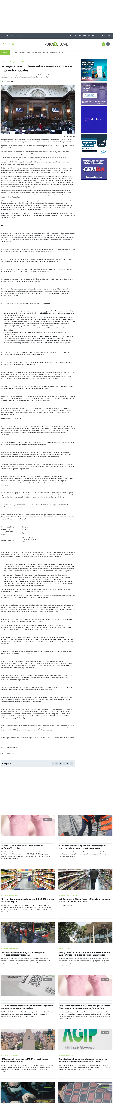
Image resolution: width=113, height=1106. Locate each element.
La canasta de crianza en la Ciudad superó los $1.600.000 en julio (22, 847)
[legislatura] (94, 83)
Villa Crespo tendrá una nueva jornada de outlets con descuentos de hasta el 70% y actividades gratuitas (43, 52)
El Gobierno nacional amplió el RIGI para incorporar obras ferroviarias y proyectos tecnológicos (82, 847)
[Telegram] (68, 763)
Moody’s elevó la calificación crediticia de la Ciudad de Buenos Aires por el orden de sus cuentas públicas (84, 953)
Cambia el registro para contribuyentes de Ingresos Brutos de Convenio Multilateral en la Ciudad (83, 1060)
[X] (57, 763)
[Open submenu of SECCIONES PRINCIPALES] (97, 36)
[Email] (71, 763)
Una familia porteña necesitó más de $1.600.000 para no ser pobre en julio (27, 900)
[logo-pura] (56, 43)
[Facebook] (53, 763)
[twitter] (6, 44)
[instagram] (9, 44)
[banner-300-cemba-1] (94, 158)
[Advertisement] (56, 16)
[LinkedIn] (60, 763)
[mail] (13, 44)
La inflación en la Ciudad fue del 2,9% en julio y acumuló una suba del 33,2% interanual (84, 900)
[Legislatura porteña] (38, 85)
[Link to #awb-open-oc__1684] (108, 44)
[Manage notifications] (3, 1102)
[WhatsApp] (64, 763)
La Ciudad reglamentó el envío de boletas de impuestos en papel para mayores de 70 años (27, 1007)
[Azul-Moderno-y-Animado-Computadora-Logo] (94, 107)
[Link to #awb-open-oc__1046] (103, 44)
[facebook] (3, 44)
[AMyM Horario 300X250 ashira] (94, 134)
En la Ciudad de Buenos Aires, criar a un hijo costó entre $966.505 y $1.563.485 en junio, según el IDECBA (84, 1007)
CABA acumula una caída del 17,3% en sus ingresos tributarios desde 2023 (24, 1060)
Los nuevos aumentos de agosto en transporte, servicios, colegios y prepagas (23, 953)
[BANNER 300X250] (94, 59)
